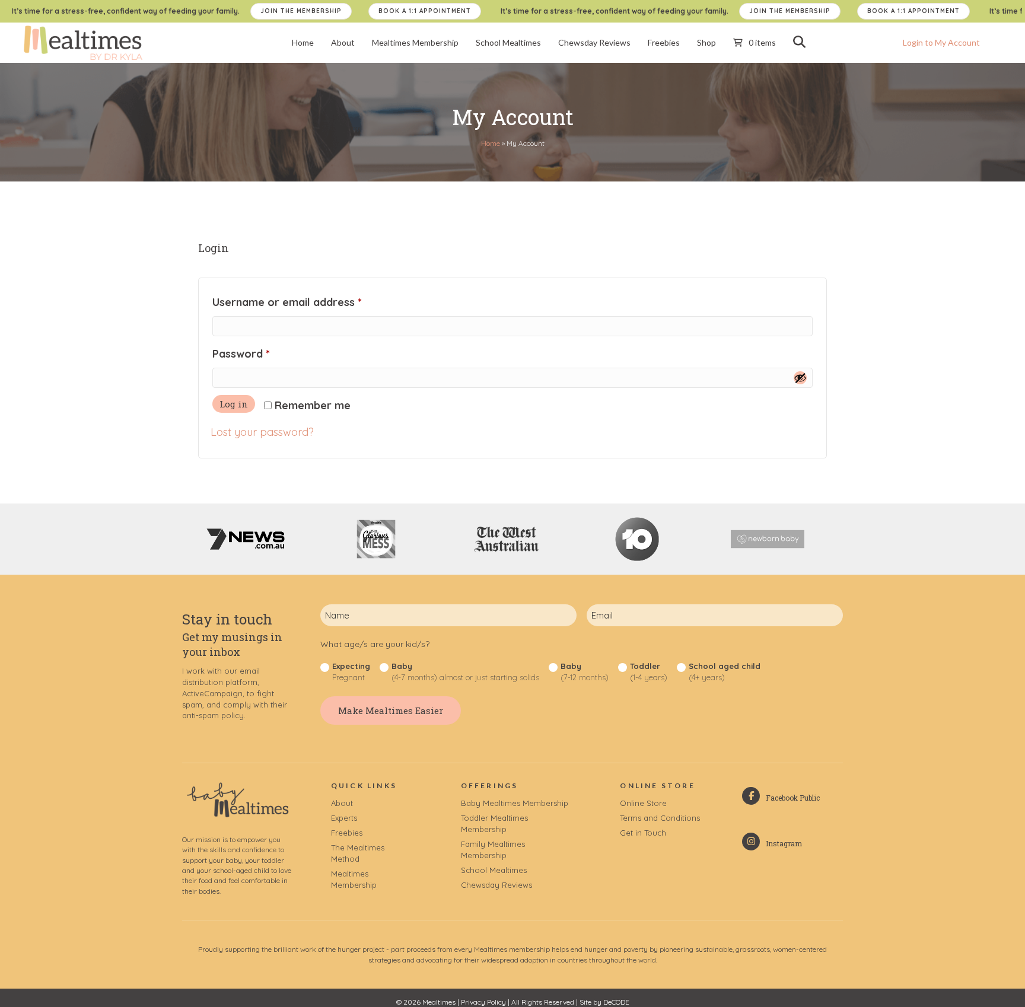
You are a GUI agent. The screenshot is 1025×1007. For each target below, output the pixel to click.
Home (303, 42)
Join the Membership (301, 11)
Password (264, 353)
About (343, 42)
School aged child (724, 671)
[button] (802, 42)
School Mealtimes (508, 42)
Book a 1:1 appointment (424, 11)
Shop (706, 42)
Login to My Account (941, 42)
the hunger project (355, 949)
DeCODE (616, 1002)
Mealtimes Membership (415, 42)
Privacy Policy (483, 1002)
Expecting (351, 671)
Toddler (648, 671)
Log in (233, 404)
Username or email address (310, 302)
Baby (465, 671)
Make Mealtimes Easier (390, 710)
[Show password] (800, 377)
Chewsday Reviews (594, 42)
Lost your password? (262, 432)
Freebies (664, 42)
